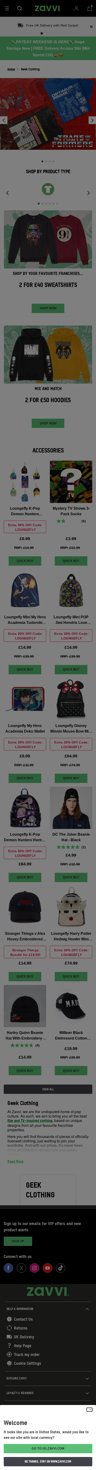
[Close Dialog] (89, 1409)
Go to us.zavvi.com (48, 1448)
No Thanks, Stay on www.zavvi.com (48, 1461)
